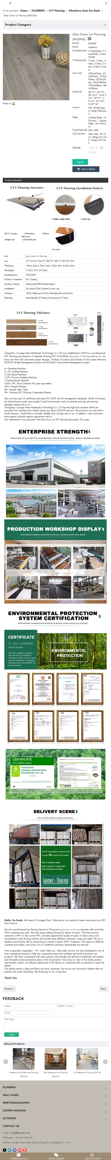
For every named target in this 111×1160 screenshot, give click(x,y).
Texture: (76, 107)
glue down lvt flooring (70, 929)
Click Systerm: (79, 134)
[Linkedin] (9, 1150)
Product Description (13, 180)
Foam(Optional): (80, 130)
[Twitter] (4, 1150)
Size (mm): (77, 73)
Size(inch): (77, 92)
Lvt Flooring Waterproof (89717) (88, 1072)
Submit (11, 1034)
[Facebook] (14, 1150)
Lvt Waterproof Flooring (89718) (56, 1072)
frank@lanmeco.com (20, 1132)
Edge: (75, 117)
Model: (75, 43)
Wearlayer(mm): (80, 51)
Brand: (75, 47)
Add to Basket (88, 169)
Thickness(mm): (79, 60)
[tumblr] (25, 1150)
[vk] (20, 1150)
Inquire (80, 162)
